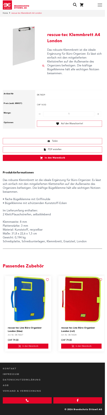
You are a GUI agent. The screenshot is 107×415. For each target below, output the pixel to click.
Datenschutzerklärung (22, 380)
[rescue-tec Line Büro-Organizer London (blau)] (28, 299)
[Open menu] (100, 5)
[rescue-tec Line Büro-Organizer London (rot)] (81, 299)
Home (5, 13)
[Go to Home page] (17, 5)
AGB (6, 385)
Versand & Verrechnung (22, 391)
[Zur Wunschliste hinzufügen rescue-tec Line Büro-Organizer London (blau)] (47, 279)
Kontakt (10, 369)
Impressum (11, 374)
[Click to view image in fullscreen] (23, 46)
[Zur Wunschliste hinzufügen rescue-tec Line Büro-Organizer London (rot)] (100, 279)
